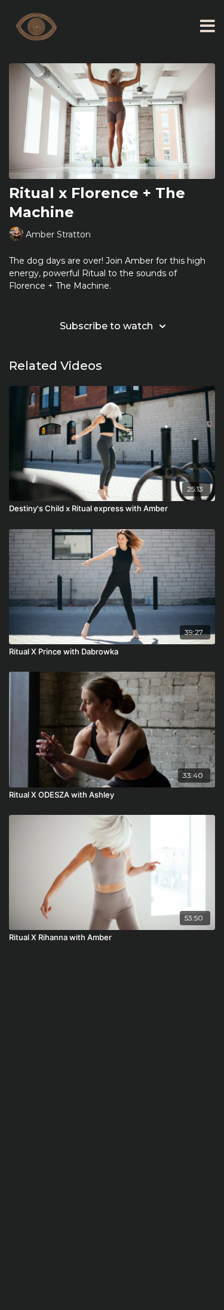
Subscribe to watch (106, 326)
